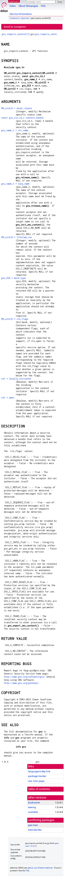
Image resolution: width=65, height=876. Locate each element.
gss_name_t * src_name (14, 130)
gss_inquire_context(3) (16, 34)
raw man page (36, 780)
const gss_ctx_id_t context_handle (22, 117)
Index (13, 5)
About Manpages (28, 5)
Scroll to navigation (15, 26)
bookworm (15, 18)
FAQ (43, 5)
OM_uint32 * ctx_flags (14, 319)
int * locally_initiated (16, 378)
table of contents (39, 789)
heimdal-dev (35, 829)
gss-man (25, 18)
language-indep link (39, 771)
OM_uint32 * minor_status (16, 108)
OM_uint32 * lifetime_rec (16, 237)
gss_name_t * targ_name (15, 183)
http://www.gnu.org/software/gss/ (24, 676)
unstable (33, 811)
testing (32, 807)
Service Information (21, 13)
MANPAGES (14, 1)
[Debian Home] (4, 6)
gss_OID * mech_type (13, 278)
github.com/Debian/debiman (40, 868)
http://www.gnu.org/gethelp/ (21, 683)
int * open (7, 397)
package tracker (37, 776)
